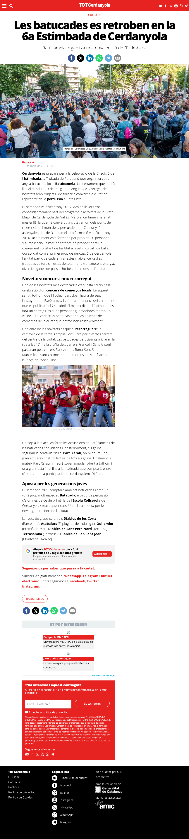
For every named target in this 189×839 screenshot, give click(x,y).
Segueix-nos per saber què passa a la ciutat (58, 568)
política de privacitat (55, 712)
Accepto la (48, 712)
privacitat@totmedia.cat (36, 740)
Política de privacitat (21, 792)
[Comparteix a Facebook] (71, 58)
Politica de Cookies (20, 797)
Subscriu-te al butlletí (73, 778)
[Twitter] (171, 5)
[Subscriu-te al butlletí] (161, 5)
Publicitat (14, 787)
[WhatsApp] (181, 5)
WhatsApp (72, 576)
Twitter (93, 581)
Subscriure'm (92, 703)
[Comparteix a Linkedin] (90, 58)
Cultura (94, 15)
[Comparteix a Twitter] (80, 58)
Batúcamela (35, 598)
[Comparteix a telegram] (108, 58)
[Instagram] (176, 5)
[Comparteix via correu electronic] (117, 58)
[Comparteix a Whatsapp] (99, 58)
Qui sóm (13, 777)
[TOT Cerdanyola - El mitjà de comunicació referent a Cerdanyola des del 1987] (94, 5)
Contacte (14, 782)
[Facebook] (166, 5)
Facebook (77, 581)
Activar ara (100, 554)
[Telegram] (187, 5)
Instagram (30, 586)
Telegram (90, 576)
